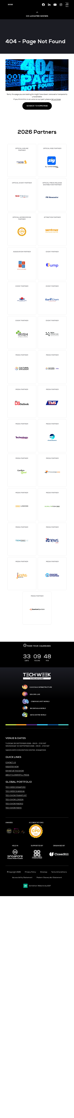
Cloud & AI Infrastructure (41, 687)
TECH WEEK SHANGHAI (15, 791)
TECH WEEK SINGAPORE (15, 787)
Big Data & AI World (38, 708)
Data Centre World (38, 715)
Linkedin (49, 5)
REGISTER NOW (12, 767)
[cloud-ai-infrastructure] (25, 687)
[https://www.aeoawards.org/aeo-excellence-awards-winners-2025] (9, 833)
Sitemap (43, 872)
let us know (56, 99)
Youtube (55, 5)
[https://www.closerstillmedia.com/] (58, 856)
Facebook (43, 5)
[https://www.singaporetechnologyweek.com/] (37, 679)
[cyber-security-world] (25, 702)
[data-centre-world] (25, 714)
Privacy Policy (30, 872)
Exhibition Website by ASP (40, 886)
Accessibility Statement (22, 877)
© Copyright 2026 (14, 872)
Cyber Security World (40, 701)
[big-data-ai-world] (25, 708)
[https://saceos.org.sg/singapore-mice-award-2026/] (16, 834)
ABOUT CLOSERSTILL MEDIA (17, 775)
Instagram (61, 5)
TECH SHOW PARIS (14, 808)
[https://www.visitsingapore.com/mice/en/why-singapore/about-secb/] (15, 860)
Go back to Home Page (37, 106)
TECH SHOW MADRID (14, 804)
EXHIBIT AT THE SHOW (15, 771)
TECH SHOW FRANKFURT (16, 795)
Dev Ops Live (35, 694)
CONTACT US (11, 763)
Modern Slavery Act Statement (49, 877)
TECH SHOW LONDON (14, 800)
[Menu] (66, 4)
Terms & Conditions (59, 872)
